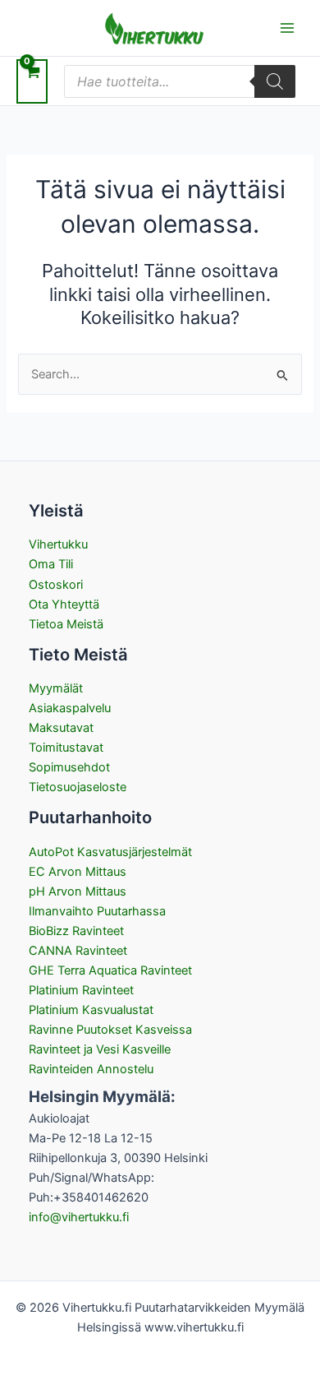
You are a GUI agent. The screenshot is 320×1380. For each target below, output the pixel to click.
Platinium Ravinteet (81, 990)
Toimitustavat (66, 747)
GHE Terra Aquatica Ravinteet (110, 970)
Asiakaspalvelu (70, 708)
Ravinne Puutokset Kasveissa (110, 1029)
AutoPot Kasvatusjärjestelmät (110, 852)
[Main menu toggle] (287, 28)
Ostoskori (56, 584)
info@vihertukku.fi (79, 1217)
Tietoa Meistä (66, 624)
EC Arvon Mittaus (77, 871)
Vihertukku (58, 544)
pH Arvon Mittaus (77, 891)
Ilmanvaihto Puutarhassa (97, 911)
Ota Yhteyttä (64, 604)
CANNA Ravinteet (78, 950)
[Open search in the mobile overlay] (179, 81)
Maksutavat (61, 727)
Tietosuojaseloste (77, 787)
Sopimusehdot (69, 767)
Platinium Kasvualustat (91, 1010)
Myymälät (56, 688)
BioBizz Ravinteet (76, 931)
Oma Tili (51, 564)
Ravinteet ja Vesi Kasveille (100, 1049)
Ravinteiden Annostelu (91, 1069)
